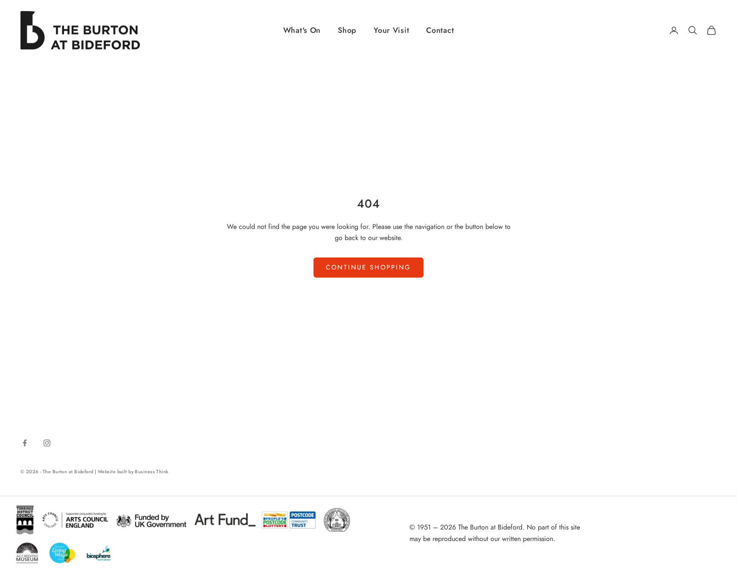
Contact (440, 30)
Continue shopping (368, 267)
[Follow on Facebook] (24, 443)
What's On (302, 30)
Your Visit (391, 30)
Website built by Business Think (133, 471)
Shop (347, 30)
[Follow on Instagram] (47, 443)
